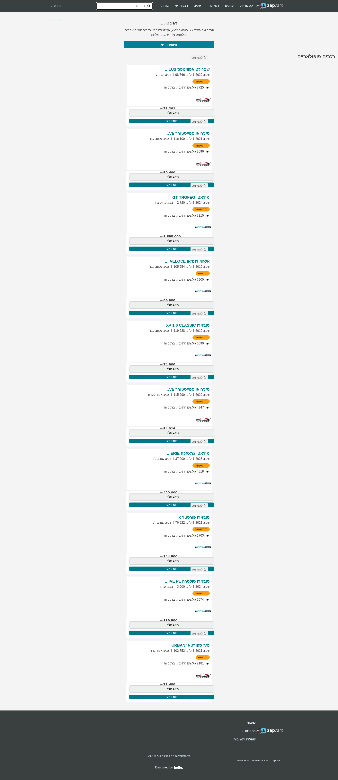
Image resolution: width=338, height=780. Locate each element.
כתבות (251, 722)
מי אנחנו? (249, 731)
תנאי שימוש (243, 760)
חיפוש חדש (169, 44)
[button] (199, 57)
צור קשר (275, 760)
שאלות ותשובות (245, 739)
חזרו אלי (171, 121)
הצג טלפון (172, 113)
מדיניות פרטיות (260, 760)
